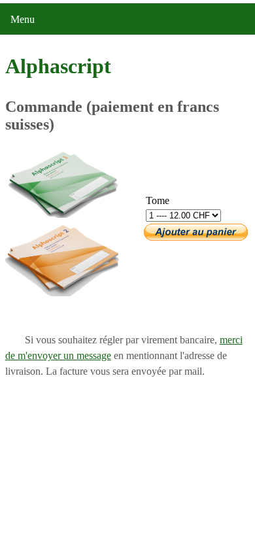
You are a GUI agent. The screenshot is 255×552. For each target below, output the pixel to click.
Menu (22, 19)
